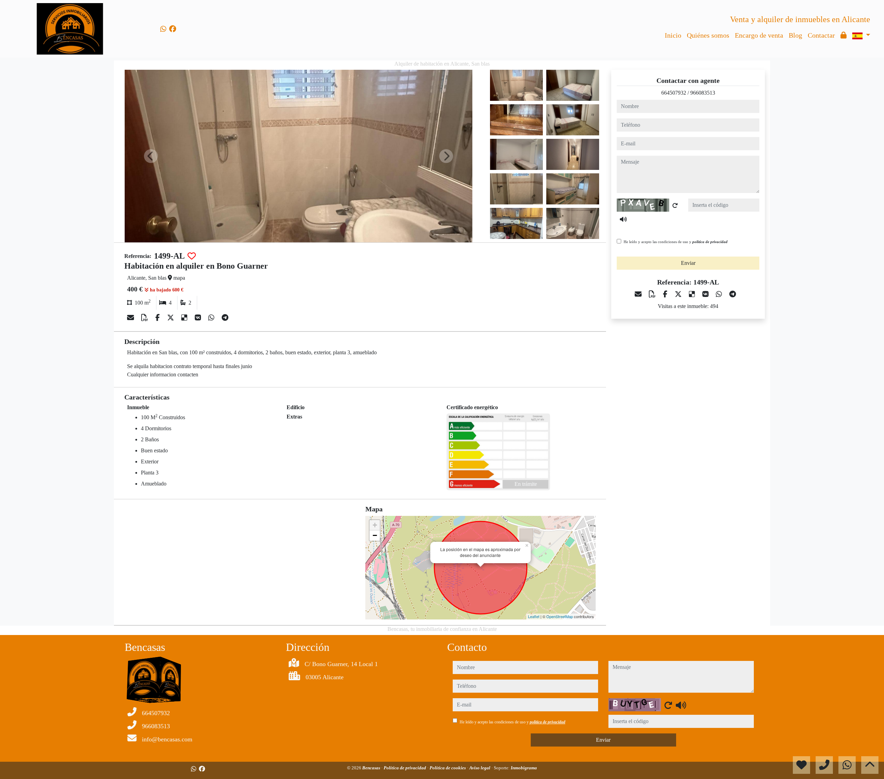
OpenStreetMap (559, 616)
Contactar (821, 35)
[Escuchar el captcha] (623, 219)
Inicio (673, 35)
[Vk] (199, 317)
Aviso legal (480, 767)
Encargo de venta (759, 35)
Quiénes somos (708, 35)
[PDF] (145, 317)
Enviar (688, 263)
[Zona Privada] (843, 35)
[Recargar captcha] (675, 205)
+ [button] (375, 525)
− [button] (375, 535)
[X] (171, 317)
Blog (795, 35)
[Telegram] (225, 317)
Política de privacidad (405, 767)
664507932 (673, 93)
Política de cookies (448, 767)
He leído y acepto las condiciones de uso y (676, 242)
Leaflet (533, 616)
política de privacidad (710, 242)
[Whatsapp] (163, 29)
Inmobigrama (524, 767)
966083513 (702, 93)
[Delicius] (185, 317)
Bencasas (371, 767)
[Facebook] (172, 29)
